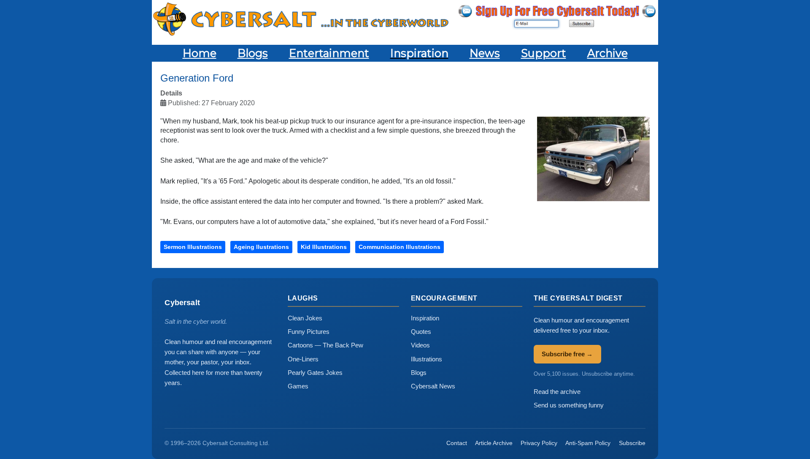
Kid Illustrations (324, 246)
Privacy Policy (539, 443)
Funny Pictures (308, 331)
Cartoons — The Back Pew (325, 345)
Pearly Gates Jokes (315, 372)
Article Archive (494, 443)
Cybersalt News (433, 386)
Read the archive (557, 391)
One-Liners (303, 359)
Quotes (421, 331)
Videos (420, 345)
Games (298, 386)
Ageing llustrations (261, 246)
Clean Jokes (305, 318)
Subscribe (632, 443)
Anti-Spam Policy (587, 443)
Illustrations (426, 359)
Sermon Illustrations (193, 246)
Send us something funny (569, 405)
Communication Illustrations (399, 246)
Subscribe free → (567, 354)
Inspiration (425, 318)
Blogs (419, 372)
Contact (456, 443)
